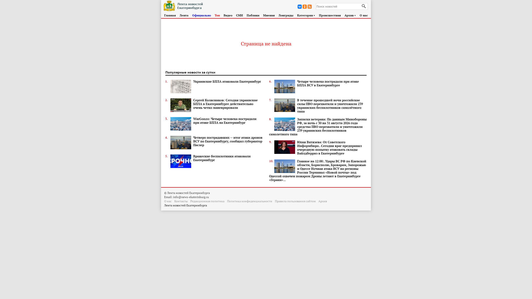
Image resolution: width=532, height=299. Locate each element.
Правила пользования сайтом (295, 201)
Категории (306, 15)
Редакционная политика (207, 201)
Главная (170, 15)
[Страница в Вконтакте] (300, 7)
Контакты (181, 201)
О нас (364, 15)
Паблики (253, 15)
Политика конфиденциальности (249, 201)
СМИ (239, 15)
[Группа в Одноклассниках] (305, 7)
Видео (228, 15)
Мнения (269, 15)
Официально (201, 15)
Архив (350, 15)
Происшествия (330, 15)
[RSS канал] (310, 7)
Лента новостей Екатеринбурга (185, 205)
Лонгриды (285, 15)
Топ (217, 15)
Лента (184, 15)
